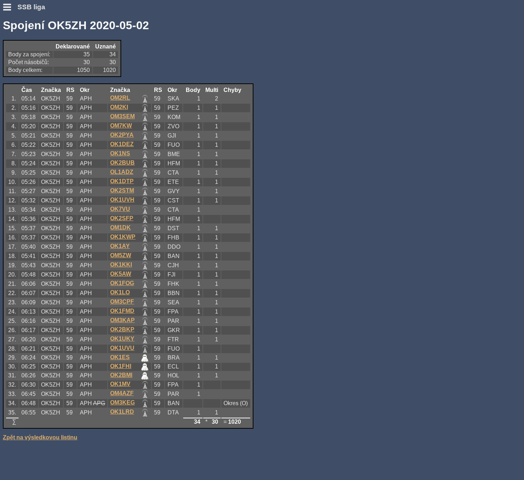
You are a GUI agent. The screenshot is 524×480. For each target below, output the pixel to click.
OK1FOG (122, 283)
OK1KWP (122, 237)
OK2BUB (122, 163)
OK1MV (120, 384)
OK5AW (120, 274)
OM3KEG (122, 402)
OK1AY (120, 246)
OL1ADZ (121, 172)
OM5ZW (120, 255)
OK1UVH (122, 200)
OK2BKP (122, 329)
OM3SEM (122, 116)
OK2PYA (122, 135)
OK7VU (120, 209)
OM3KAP (122, 320)
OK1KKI (121, 265)
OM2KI (119, 107)
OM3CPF (122, 302)
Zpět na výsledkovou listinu (40, 437)
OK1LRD (122, 412)
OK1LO (120, 292)
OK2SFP (121, 218)
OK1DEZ (122, 144)
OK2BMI (121, 375)
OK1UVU (122, 348)
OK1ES (120, 357)
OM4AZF (122, 393)
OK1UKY (122, 339)
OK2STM (122, 190)
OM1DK (120, 227)
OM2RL (120, 98)
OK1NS (120, 153)
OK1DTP (122, 181)
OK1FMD (122, 311)
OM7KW (121, 126)
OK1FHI (120, 366)
